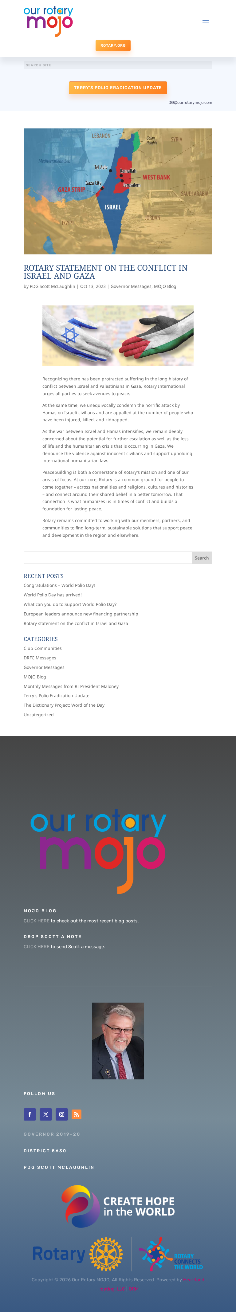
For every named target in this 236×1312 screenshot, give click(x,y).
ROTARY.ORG (113, 45)
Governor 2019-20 (52, 1134)
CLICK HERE (36, 921)
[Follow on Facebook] (30, 1114)
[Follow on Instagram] (62, 1114)
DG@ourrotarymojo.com (190, 102)
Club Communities (43, 648)
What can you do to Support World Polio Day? (70, 604)
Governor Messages (131, 286)
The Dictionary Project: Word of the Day (64, 705)
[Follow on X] (46, 1114)
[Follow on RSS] (76, 1114)
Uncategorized (39, 714)
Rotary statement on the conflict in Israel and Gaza (106, 271)
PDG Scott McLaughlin (52, 286)
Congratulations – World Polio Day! (59, 585)
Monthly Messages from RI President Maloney (71, 686)
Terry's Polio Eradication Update (118, 87)
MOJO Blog (165, 286)
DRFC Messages (40, 658)
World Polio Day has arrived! (53, 595)
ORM (134, 1289)
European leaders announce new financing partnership (81, 614)
